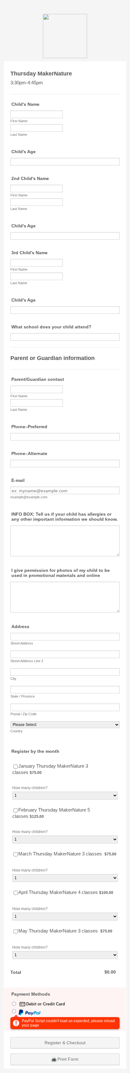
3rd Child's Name (29, 252)
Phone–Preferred (29, 426)
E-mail (18, 480)
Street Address (21, 643)
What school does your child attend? (51, 326)
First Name (18, 121)
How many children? (30, 788)
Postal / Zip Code (23, 714)
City (13, 678)
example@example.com (28, 497)
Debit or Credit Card (45, 1004)
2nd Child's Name (30, 178)
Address (20, 626)
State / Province (22, 696)
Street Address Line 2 (26, 661)
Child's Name (25, 104)
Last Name (18, 134)
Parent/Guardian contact (37, 379)
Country (16, 731)
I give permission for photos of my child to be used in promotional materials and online (60, 573)
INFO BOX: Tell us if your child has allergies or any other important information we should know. (64, 517)
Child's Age (23, 151)
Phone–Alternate (29, 453)
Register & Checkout (65, 1042)
